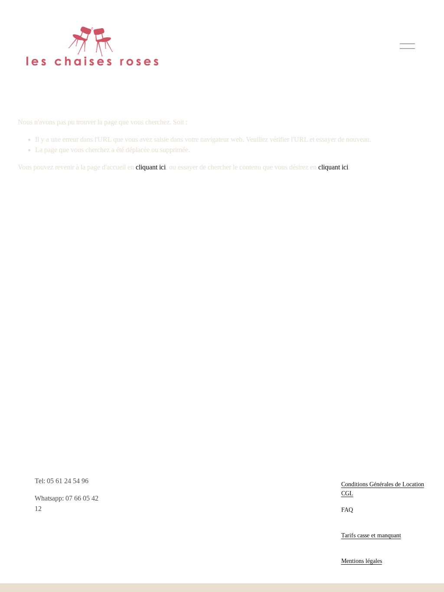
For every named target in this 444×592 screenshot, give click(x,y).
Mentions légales (361, 560)
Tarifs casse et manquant (371, 535)
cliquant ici (151, 167)
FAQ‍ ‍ (348, 509)
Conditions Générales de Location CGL (382, 489)
